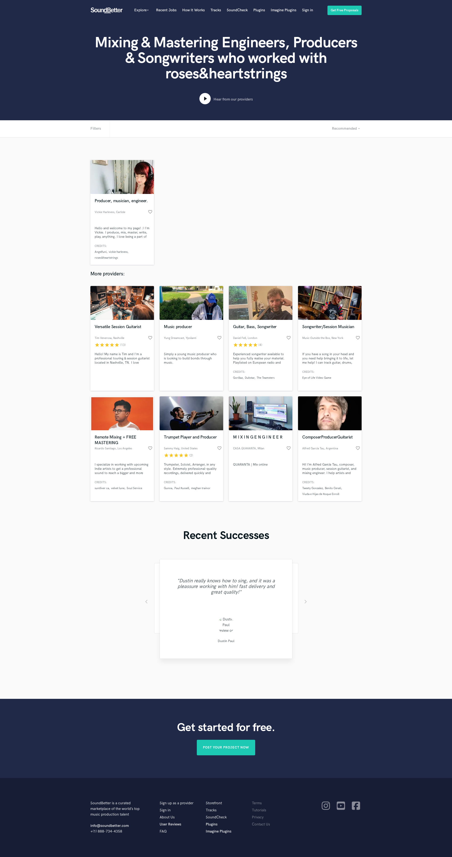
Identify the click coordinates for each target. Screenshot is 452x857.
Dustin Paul (226, 641)
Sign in (307, 10)
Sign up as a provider (177, 803)
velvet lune (118, 488)
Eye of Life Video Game (316, 378)
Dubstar (249, 378)
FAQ (163, 831)
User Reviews (170, 824)
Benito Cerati (333, 488)
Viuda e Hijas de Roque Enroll (320, 494)
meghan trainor (200, 488)
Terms (257, 803)
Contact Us (261, 824)
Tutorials (259, 810)
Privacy (258, 817)
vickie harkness (118, 252)
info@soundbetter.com (109, 826)
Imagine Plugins (283, 10)
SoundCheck (237, 10)
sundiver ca (102, 488)
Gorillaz (238, 378)
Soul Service (134, 488)
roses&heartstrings (106, 258)
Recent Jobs (166, 10)
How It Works (193, 10)
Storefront (214, 803)
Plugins (259, 10)
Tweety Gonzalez (312, 488)
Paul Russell (181, 488)
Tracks (215, 10)
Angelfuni (101, 252)
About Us (167, 817)
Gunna (168, 488)
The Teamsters (265, 378)
